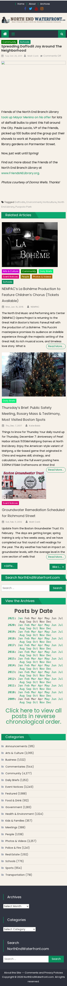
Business (10, 760)
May (47, 625)
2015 (11, 658)
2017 (11, 645)
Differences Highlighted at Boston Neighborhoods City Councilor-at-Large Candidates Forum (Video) (11, 566)
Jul (60, 625)
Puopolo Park (23, 207)
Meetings (11, 827)
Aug (22, 628)
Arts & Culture (10, 271)
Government (13, 807)
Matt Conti (33, 55)
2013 (11, 672)
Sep (28, 628)
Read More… (56, 346)
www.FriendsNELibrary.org (20, 173)
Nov (42, 628)
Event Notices (10, 276)
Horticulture (50, 202)
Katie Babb (34, 425)
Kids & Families (14, 821)
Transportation (15, 875)
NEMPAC (35, 306)
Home (20, 3)
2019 (11, 631)
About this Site (12, 972)
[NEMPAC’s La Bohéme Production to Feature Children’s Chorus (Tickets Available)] (34, 244)
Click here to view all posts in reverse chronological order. (34, 716)
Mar (33, 625)
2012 (11, 679)
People (25, 276)
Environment (34, 202)
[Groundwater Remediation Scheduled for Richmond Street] (24, 485)
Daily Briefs (46, 271)
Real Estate (12, 854)
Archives (45, 3)
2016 (11, 652)
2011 (11, 685)
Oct (35, 628)
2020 (11, 625)
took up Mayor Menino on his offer (26, 117)
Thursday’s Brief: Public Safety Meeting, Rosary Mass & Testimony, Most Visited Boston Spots (31, 413)
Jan (20, 618)
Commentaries (15, 767)
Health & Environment (19, 814)
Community (9, 42)
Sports (9, 868)
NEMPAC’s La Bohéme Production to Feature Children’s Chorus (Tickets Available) (31, 294)
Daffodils (20, 202)
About (32, 3)
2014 (11, 665)
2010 (11, 692)
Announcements (16, 746)
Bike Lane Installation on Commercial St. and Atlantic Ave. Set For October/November (59, 567)
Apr (40, 625)
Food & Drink (13, 800)
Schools (24, 42)
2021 (11, 618)
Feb (27, 625)
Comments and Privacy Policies (44, 972)
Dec (48, 628)
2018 (11, 638)
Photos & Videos (42, 276)
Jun (53, 625)
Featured (11, 793)
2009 (11, 699)
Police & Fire (13, 848)
